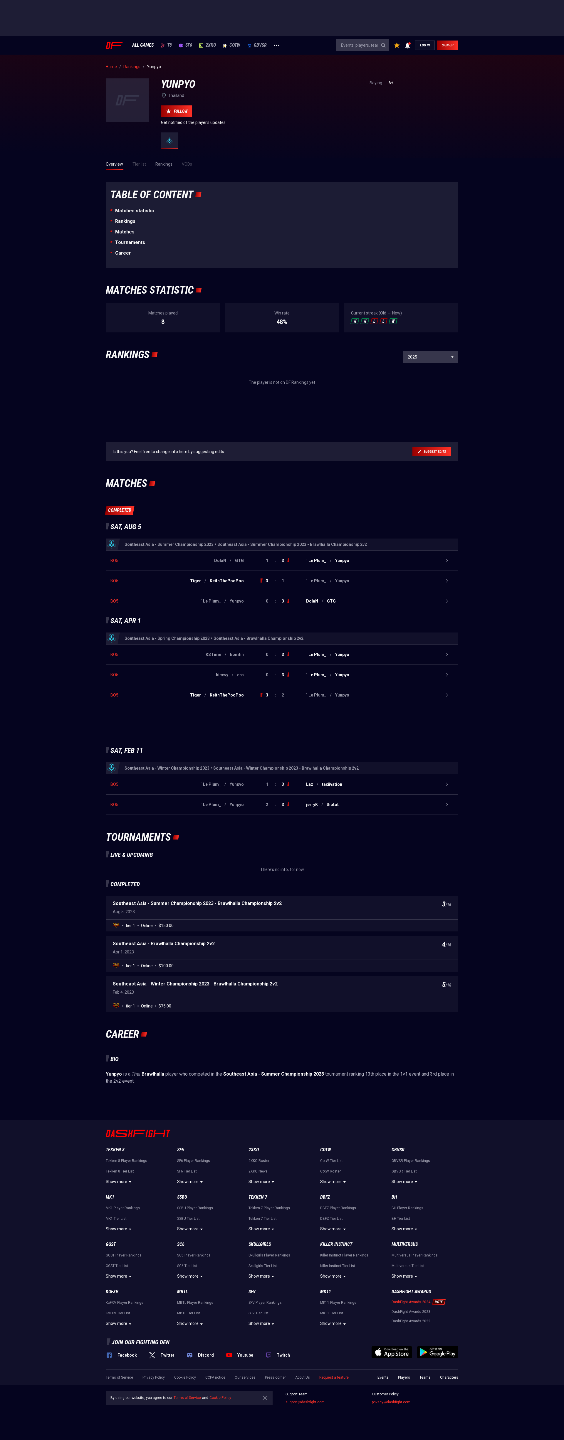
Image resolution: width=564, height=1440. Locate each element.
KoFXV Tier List (118, 1313)
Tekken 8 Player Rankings (126, 1161)
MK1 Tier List (116, 1219)
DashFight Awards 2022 (411, 1321)
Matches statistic (134, 210)
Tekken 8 (115, 1150)
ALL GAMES (143, 45)
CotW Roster (330, 1171)
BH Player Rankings (407, 1208)
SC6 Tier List (187, 1266)
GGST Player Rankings (124, 1255)
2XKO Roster (259, 1161)
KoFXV (112, 1291)
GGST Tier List (117, 1266)
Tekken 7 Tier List (263, 1219)
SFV (252, 1291)
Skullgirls (260, 1244)
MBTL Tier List (188, 1313)
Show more (116, 1181)
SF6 (188, 45)
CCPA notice (215, 1377)
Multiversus (405, 1244)
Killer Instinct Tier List (337, 1266)
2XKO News (258, 1171)
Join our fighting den (140, 1342)
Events (383, 1377)
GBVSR (260, 45)
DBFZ (325, 1197)
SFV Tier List (258, 1313)
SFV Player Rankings (265, 1303)
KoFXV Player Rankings (124, 1303)
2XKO (211, 45)
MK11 (325, 1291)
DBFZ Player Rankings (338, 1208)
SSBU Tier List (188, 1219)
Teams (425, 1377)
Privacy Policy (153, 1377)
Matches (125, 232)
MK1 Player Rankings (123, 1208)
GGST (111, 1244)
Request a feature (334, 1377)
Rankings (125, 221)
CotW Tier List (331, 1161)
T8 (169, 45)
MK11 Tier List (331, 1313)
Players (404, 1377)
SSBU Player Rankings (195, 1208)
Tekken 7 (258, 1197)
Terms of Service (119, 1377)
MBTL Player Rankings (195, 1303)
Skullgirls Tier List (263, 1266)
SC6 (180, 1244)
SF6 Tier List (187, 1171)
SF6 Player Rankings (193, 1161)
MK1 (110, 1197)
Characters (449, 1377)
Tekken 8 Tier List (120, 1171)
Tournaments (130, 242)
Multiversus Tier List (408, 1266)
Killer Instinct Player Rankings (344, 1255)
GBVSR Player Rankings (411, 1161)
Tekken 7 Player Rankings (269, 1208)
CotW (234, 45)
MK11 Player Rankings (338, 1303)
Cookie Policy (185, 1377)
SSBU (182, 1197)
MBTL (182, 1291)
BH (394, 1197)
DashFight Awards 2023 (411, 1312)
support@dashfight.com (305, 1402)
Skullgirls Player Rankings (269, 1255)
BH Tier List (401, 1219)
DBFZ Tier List (331, 1219)
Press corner (275, 1377)
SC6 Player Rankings (194, 1255)
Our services (245, 1377)
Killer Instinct (336, 1244)
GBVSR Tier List (404, 1171)
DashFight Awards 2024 (411, 1302)
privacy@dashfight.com (391, 1402)
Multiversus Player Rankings (415, 1255)
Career (123, 253)
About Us (302, 1377)
